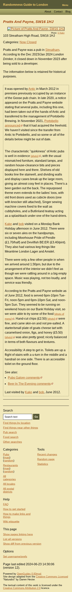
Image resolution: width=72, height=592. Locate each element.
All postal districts (8, 490)
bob (21, 224)
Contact (58, 11)
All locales (9, 483)
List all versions (12, 539)
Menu (65, 5)
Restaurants (10, 465)
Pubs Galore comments (24, 377)
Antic (31, 88)
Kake (8, 224)
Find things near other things (20, 427)
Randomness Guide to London (25, 4)
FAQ (5, 504)
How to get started (14, 509)
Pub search (10, 432)
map (6, 457)
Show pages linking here (18, 534)
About (48, 11)
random (8, 460)
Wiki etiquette (11, 521)
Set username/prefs (15, 556)
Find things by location (16, 422)
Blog (67, 11)
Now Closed (28, 42)
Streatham (52, 49)
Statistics (42, 463)
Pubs (6, 454)
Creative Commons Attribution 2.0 (22, 588)
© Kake (61, 33)
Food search (10, 437)
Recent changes (47, 454)
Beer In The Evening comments (29, 383)
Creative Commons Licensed (52, 576)
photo (34, 156)
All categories (9, 478)
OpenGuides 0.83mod (29, 573)
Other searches (12, 441)
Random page (46, 459)
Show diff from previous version (22, 543)
